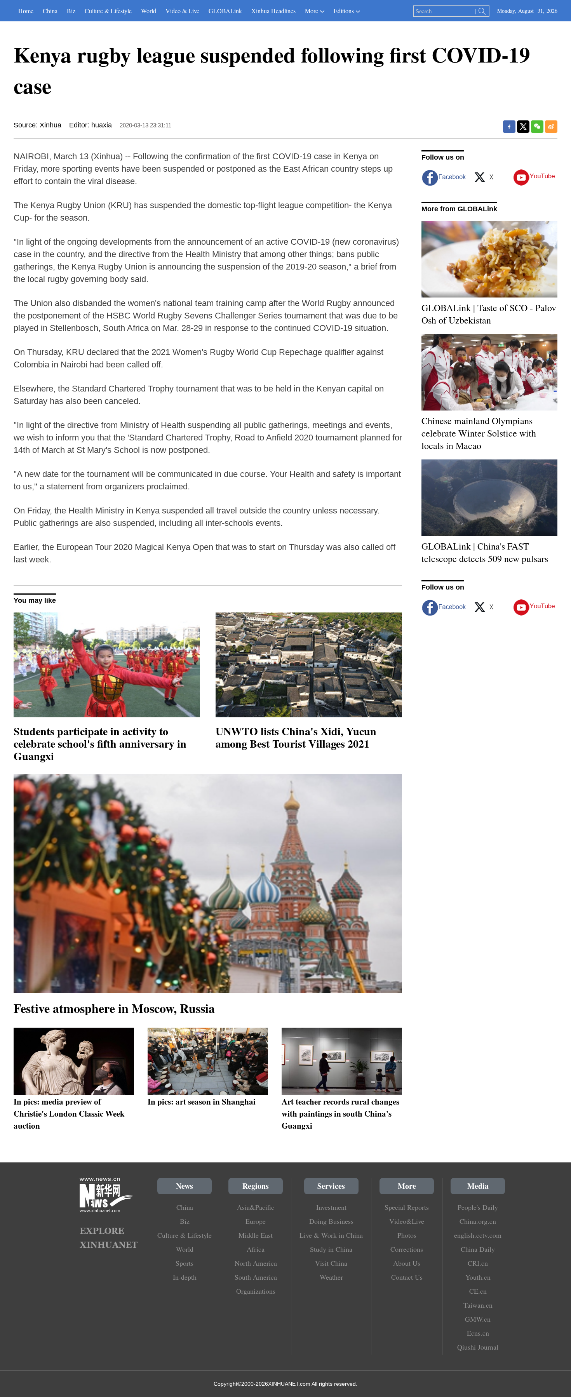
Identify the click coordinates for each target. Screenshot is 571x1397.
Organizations (255, 1291)
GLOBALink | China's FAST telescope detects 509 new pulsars (484, 552)
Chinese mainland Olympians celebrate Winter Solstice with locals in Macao (478, 433)
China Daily (478, 1249)
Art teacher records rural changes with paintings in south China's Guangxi (340, 1113)
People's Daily (478, 1207)
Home (25, 11)
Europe (255, 1221)
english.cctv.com (477, 1235)
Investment (331, 1207)
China (50, 11)
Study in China (331, 1249)
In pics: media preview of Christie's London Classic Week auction (69, 1113)
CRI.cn (478, 1263)
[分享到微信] (537, 126)
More (311, 11)
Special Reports (407, 1207)
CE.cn (478, 1291)
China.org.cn (478, 1221)
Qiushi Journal (477, 1347)
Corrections (406, 1249)
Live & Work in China (331, 1235)
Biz (71, 11)
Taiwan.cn (478, 1305)
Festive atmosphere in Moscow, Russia (114, 1008)
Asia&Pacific (255, 1207)
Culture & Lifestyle (108, 11)
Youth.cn (478, 1277)
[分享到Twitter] (523, 126)
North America (256, 1263)
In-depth (185, 1277)
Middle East (255, 1235)
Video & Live (182, 11)
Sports (184, 1263)
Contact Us (407, 1277)
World (148, 11)
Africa (256, 1249)
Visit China (331, 1263)
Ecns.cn (478, 1333)
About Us (406, 1263)
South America (256, 1277)
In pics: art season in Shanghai (202, 1101)
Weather (331, 1277)
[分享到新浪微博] (551, 126)
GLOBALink (225, 11)
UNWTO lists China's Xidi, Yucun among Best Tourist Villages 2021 (296, 737)
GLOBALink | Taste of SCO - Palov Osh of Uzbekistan (488, 313)
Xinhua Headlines (273, 11)
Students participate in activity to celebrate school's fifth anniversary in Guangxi (100, 743)
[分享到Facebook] (509, 126)
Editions (344, 11)
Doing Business (331, 1221)
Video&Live (406, 1221)
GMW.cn (478, 1319)
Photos (406, 1235)
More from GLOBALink (459, 209)
